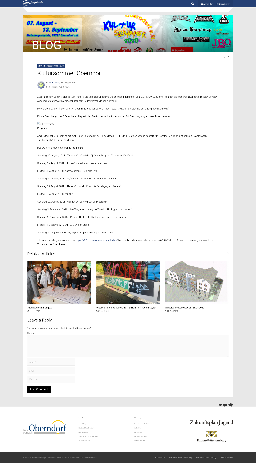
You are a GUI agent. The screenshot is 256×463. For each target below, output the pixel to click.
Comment (32, 333)
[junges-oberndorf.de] (33, 6)
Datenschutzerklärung (206, 457)
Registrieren (224, 4)
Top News (59, 66)
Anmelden (208, 4)
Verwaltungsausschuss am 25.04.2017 (184, 307)
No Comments (52, 87)
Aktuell (41, 66)
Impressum (160, 457)
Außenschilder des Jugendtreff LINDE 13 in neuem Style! (126, 307)
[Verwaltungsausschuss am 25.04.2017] (197, 302)
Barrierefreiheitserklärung (180, 457)
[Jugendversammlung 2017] (59, 302)
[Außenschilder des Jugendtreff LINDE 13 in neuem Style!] (128, 302)
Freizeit (50, 66)
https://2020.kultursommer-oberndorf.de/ (97, 240)
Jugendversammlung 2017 (41, 307)
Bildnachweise (227, 457)
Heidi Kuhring (54, 82)
